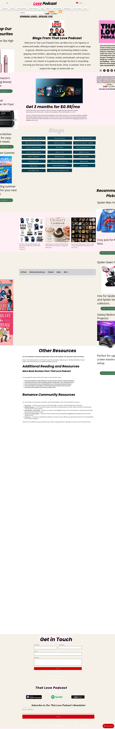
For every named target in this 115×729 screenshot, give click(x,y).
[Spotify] (112, 70)
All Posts (23, 272)
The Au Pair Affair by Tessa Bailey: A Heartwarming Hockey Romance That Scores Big (48, 385)
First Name (36, 644)
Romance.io (28, 417)
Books (59, 272)
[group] (57, 233)
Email (35, 651)
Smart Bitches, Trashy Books (32, 410)
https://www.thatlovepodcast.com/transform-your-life (37, 360)
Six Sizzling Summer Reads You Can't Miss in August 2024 (40, 387)
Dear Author (28, 405)
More (65, 272)
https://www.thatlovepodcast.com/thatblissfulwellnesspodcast (40, 361)
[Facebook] (104, 70)
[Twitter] (108, 70)
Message (36, 657)
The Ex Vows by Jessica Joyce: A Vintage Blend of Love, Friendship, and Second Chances (48, 384)
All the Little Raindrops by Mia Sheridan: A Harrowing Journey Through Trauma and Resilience (49, 380)
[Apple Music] (60, 692)
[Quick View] (31, 230)
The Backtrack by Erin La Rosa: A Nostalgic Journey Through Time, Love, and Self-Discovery (49, 382)
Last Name (61, 644)
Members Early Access (37, 272)
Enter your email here (27, 709)
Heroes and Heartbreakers (32, 413)
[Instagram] (101, 70)
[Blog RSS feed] (60, 11)
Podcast (49, 3)
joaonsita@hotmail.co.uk (57, 679)
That (28, 3)
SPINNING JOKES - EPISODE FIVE (36, 16)
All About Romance (30, 407)
